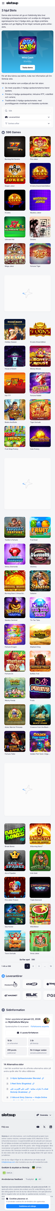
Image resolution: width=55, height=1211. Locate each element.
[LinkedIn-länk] (50, 1127)
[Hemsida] (12, 3)
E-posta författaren (29, 1033)
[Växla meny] (3, 3)
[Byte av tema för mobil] (50, 3)
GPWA (39, 1167)
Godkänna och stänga (27, 1206)
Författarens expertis (40, 1026)
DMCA (9, 1173)
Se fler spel (27, 959)
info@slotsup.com (8, 1162)
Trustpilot (33, 1179)
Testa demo (27, 67)
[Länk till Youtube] (38, 1127)
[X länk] (44, 1127)
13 (51, 966)
